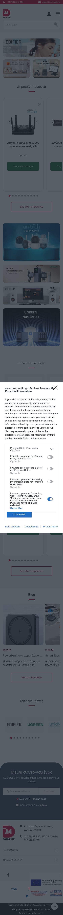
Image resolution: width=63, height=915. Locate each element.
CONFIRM (19, 514)
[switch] (50, 457)
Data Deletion (12, 526)
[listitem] (31, 449)
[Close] (56, 389)
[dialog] (31, 457)
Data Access (31, 526)
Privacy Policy (50, 526)
